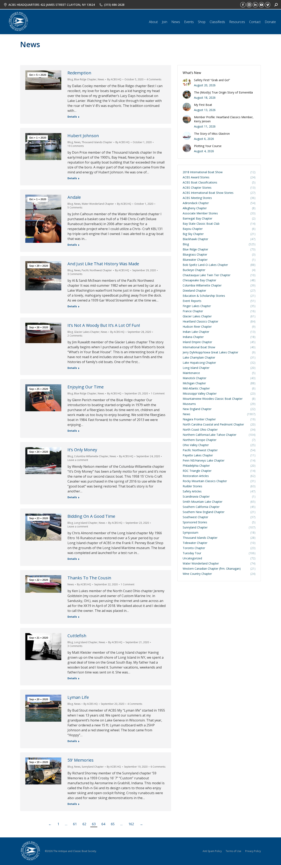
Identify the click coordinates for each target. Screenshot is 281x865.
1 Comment (158, 393)
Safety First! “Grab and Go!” (212, 80)
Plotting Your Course (208, 146)
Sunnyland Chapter (93, 766)
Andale (74, 197)
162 (131, 824)
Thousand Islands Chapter (97, 142)
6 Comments (158, 766)
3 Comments (74, 274)
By (114, 79)
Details (72, 116)
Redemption (79, 73)
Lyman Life (78, 697)
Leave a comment (77, 460)
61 (75, 824)
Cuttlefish (76, 635)
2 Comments (74, 335)
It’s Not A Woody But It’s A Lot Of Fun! (103, 325)
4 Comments (153, 79)
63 (94, 824)
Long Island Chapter (86, 523)
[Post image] (187, 82)
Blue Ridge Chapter (85, 79)
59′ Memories (80, 760)
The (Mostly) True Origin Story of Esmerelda (223, 92)
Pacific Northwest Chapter (97, 270)
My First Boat (203, 105)
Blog (70, 79)
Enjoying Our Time (85, 387)
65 (113, 824)
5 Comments (74, 207)
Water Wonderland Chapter (98, 204)
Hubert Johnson (83, 135)
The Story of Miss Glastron (212, 134)
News (101, 79)
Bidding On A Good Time (91, 516)
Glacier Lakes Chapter (87, 332)
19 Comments (75, 146)
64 (103, 824)
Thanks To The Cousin (89, 578)
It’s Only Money (82, 449)
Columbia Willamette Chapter (91, 456)
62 (84, 824)
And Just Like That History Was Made (103, 264)
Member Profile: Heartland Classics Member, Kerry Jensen (223, 119)
